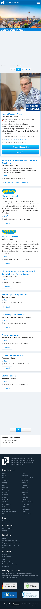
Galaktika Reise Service (13, 355)
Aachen (24, 507)
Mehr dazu (13, 578)
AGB (3, 559)
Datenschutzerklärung (9, 564)
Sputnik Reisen (9, 375)
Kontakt (4, 531)
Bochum (5, 492)
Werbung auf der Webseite (11, 545)
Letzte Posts (6, 521)
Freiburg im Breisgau (9, 511)
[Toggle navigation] (38, 2)
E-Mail (14, 139)
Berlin (23, 473)
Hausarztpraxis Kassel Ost (14, 314)
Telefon (7, 139)
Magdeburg (25, 509)
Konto (4, 538)
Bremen (24, 485)
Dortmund (25, 483)
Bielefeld (5, 495)
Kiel (3, 507)
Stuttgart (5, 480)
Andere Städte (26, 514)
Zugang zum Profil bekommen (11, 543)
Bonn (23, 495)
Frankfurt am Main (28, 478)
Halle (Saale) (6, 509)
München (25, 475)
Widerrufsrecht (7, 561)
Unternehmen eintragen (10, 540)
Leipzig (4, 483)
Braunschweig (26, 504)
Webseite (23, 139)
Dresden (5, 487)
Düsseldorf (25, 480)
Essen (4, 485)
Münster (5, 497)
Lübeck (4, 514)
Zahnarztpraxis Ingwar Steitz (15, 294)
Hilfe (3, 548)
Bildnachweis (6, 557)
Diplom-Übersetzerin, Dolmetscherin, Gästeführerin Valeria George (19, 272)
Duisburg (25, 490)
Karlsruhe (25, 497)
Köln (3, 478)
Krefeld (24, 511)
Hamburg (5, 475)
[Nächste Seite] (26, 69)
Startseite (3, 66)
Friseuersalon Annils (11, 335)
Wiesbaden (5, 502)
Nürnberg (5, 490)
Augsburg (25, 499)
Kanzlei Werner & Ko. (12, 114)
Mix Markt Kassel (10, 196)
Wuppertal (25, 492)
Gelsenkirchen (6, 504)
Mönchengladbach (28, 502)
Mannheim (5, 499)
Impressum (6, 566)
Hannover (25, 487)
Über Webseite (7, 528)
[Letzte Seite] (29, 69)
